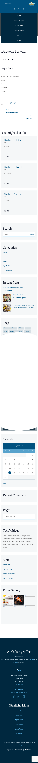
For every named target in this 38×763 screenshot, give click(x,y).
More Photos (7, 620)
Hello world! (7, 290)
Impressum (10, 750)
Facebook (31, 659)
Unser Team (19, 729)
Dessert (14, 328)
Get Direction (19, 684)
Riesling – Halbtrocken (14, 167)
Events (5, 252)
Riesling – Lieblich (12, 140)
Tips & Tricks (7, 266)
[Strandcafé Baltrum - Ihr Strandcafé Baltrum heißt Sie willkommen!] (32, 3)
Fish (5, 331)
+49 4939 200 (19, 689)
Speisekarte (19, 20)
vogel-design (19, 745)
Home (19, 15)
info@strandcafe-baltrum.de (19, 692)
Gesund (20, 331)
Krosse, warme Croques (17, 287)
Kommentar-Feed (9, 574)
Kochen (27, 331)
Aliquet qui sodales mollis (23, 308)
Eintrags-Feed (7, 569)
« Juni (5, 483)
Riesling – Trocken (12, 194)
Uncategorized (8, 270)
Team (19, 40)
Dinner (21, 328)
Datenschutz (18, 750)
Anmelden (6, 565)
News (5, 261)
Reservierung (19, 30)
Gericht (12, 331)
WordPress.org (8, 578)
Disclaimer (28, 750)
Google (15, 662)
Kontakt (19, 35)
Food (4, 257)
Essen (28, 328)
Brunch (6, 328)
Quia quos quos (19, 298)
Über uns (19, 25)
